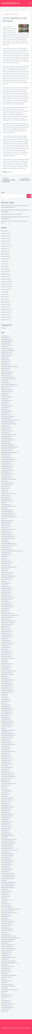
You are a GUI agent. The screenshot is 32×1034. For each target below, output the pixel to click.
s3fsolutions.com (5, 456)
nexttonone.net (5, 830)
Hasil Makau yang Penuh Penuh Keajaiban (11, 214)
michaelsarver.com (5, 531)
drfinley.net (4, 979)
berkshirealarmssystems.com (8, 493)
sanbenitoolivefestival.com (8, 597)
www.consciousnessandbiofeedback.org (11, 909)
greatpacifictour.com (6, 755)
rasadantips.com (5, 359)
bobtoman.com (5, 404)
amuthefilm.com (5, 646)
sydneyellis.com (5, 540)
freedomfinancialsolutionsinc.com (9, 850)
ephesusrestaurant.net (6, 923)
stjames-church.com (6, 665)
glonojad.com (4, 662)
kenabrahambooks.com (7, 642)
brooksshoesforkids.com (7, 798)
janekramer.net (4, 694)
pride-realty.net (5, 964)
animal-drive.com (5, 794)
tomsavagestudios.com (7, 549)
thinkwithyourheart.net (7, 477)
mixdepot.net (4, 902)
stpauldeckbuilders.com (7, 862)
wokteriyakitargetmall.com (8, 536)
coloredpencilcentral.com (7, 470)
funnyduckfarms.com (6, 971)
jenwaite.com (4, 973)
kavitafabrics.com (5, 746)
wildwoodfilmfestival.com (7, 422)
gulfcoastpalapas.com (6, 805)
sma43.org (3, 880)
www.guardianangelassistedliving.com (10, 937)
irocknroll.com (4, 481)
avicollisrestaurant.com (7, 764)
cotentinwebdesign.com (7, 436)
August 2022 (4, 319)
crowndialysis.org (5, 542)
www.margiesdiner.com (7, 869)
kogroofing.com (5, 407)
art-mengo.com (5, 697)
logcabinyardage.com (6, 817)
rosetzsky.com (4, 660)
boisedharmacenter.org (6, 577)
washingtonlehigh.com (6, 891)
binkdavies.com (5, 638)
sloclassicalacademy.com (7, 624)
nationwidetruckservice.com (8, 751)
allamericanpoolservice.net (8, 545)
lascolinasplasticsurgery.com (8, 877)
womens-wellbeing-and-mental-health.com (12, 551)
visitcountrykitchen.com (7, 712)
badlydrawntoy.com (6, 825)
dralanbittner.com (5, 497)
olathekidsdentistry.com (7, 511)
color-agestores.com (6, 579)
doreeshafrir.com (5, 669)
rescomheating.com (6, 1000)
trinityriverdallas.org (6, 563)
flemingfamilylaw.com (6, 980)
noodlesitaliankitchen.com (7, 386)
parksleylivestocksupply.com (8, 576)
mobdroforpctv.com (6, 594)
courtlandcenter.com (6, 760)
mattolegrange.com (6, 706)
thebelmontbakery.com (7, 373)
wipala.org (3, 581)
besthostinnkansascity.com (8, 1004)
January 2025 (4, 253)
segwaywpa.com (5, 803)
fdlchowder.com (5, 871)
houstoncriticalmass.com (7, 613)
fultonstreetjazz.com (6, 427)
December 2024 (5, 256)
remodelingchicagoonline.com (8, 882)
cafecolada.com (5, 601)
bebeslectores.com (6, 441)
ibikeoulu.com (4, 676)
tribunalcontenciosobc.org (7, 622)
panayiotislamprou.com (7, 414)
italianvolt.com (5, 491)
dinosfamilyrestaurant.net (7, 445)
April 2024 (3, 269)
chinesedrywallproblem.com (8, 735)
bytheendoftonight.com (7, 588)
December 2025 (5, 238)
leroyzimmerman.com (6, 977)
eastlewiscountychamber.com (8, 620)
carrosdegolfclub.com (6, 450)
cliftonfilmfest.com (6, 472)
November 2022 (5, 312)
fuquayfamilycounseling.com (8, 986)
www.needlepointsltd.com (7, 873)
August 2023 (4, 289)
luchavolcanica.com (6, 748)
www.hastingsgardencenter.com (9, 912)
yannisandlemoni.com (6, 499)
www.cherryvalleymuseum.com (9, 434)
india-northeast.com (6, 463)
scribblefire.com (5, 568)
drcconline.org (4, 765)
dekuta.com (4, 898)
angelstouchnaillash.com (7, 520)
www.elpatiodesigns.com (7, 928)
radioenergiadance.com (6, 411)
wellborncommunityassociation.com (10, 420)
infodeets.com (4, 346)
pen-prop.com (4, 837)
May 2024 (3, 266)
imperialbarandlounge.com (7, 474)
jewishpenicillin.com (6, 547)
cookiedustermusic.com (7, 742)
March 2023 (4, 302)
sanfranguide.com (5, 608)
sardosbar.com (4, 490)
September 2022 (5, 317)
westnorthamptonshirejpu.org (8, 423)
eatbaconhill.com (5, 364)
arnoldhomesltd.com (6, 468)
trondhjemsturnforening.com (8, 939)
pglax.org (3, 728)
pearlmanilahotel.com (6, 400)
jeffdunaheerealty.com (7, 846)
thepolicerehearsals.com (7, 617)
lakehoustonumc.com (6, 826)
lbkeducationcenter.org (7, 561)
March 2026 (4, 231)
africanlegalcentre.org (6, 653)
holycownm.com (5, 749)
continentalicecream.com (7, 635)
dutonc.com (4, 703)
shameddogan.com (5, 810)
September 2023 (5, 286)
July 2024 (3, 261)
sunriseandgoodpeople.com (8, 733)
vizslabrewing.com (5, 495)
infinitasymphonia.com (6, 651)
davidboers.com (5, 819)
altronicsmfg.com (5, 363)
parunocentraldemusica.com (8, 936)
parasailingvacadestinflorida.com (9, 962)
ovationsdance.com (6, 554)
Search (3, 192)
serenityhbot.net (5, 832)
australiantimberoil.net (7, 443)
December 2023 (5, 279)
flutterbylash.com (5, 968)
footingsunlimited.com (7, 864)
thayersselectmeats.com (7, 800)
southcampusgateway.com (7, 416)
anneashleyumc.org (6, 859)
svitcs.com (3, 787)
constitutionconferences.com (8, 783)
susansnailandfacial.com (7, 835)
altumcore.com (5, 792)
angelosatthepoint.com (7, 773)
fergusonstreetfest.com (7, 950)
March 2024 (4, 271)
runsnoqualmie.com (6, 866)
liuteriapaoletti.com (6, 731)
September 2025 (5, 246)
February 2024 (4, 274)
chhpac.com (4, 993)
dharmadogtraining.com (7, 995)
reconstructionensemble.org (8, 744)
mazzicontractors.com (6, 920)
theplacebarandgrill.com (7, 767)
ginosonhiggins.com (6, 717)
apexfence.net (4, 1011)
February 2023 (4, 304)
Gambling (10, 172)
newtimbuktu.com (5, 361)
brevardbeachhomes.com (7, 457)
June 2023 (3, 294)
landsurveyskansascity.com (7, 860)
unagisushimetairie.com (7, 389)
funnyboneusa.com (5, 740)
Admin (16, 14)
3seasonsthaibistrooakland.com (9, 567)
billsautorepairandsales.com (8, 945)
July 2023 (3, 292)
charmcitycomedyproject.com (8, 671)
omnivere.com (4, 357)
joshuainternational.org (7, 834)
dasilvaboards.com (5, 626)
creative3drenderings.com (7, 814)
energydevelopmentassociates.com (10, 452)
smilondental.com (5, 524)
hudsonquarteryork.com (7, 930)
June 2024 (3, 264)
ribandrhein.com (5, 556)
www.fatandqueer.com (6, 857)
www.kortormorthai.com (7, 855)
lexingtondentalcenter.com (8, 538)
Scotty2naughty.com (10, 2)
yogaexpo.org (4, 570)
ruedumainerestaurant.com (8, 658)
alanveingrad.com (5, 715)
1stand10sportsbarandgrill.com (9, 517)
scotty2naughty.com (6, 667)
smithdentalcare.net (6, 1005)
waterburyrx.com (5, 769)
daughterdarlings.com (6, 345)
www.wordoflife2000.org (7, 483)
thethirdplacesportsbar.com (8, 921)
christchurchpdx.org (6, 640)
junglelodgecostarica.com (7, 708)
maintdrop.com (5, 402)
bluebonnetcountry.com (7, 397)
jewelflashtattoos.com (7, 391)
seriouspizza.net (5, 789)
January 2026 (4, 236)
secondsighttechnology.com (8, 529)
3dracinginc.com (5, 611)
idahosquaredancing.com (7, 484)
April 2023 (3, 299)
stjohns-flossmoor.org (6, 739)
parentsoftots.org (5, 812)
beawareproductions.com (7, 672)
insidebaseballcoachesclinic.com (9, 957)
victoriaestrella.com (6, 757)
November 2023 (5, 281)
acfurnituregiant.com (6, 354)
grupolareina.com (5, 432)
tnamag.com (4, 796)
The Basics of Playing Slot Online (8, 179)
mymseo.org (4, 991)
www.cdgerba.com (5, 934)
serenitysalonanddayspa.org (8, 350)
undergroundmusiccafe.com (8, 1007)
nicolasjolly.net (5, 649)
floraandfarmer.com (6, 454)
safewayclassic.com (6, 375)
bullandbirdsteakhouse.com (8, 875)
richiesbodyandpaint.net (7, 341)
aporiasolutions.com (6, 801)
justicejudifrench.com (6, 681)
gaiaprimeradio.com (6, 699)
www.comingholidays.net (7, 606)
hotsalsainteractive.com (7, 348)
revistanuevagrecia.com (7, 663)
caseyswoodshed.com (6, 778)
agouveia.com (4, 988)
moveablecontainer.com (7, 431)
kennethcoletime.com (6, 687)
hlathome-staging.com (7, 534)
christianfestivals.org (6, 710)
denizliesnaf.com (5, 782)
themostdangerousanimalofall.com (10, 615)
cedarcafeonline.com (6, 352)
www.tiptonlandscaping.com (8, 885)
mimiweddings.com (5, 1002)
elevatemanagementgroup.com (9, 975)
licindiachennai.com (6, 343)
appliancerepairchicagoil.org (8, 379)
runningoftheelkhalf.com (7, 844)
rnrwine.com (4, 982)
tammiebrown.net (5, 701)
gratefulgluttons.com (6, 592)
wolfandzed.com (5, 896)
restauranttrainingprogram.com (9, 543)
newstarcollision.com (6, 526)
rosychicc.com (4, 585)
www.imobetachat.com (7, 821)
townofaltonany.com (6, 726)
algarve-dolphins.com (6, 714)
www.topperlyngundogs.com (8, 842)
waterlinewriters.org (6, 808)
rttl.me (3, 998)
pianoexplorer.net (5, 914)
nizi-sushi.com (4, 696)
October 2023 (4, 284)
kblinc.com (3, 502)
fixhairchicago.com (5, 780)
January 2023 (4, 307)
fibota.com (4, 932)
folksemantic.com (5, 488)
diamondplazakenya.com (7, 941)
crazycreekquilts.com (6, 637)
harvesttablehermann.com (7, 449)
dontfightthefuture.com (7, 466)
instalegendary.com (6, 382)
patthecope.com (5, 785)
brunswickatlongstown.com (8, 690)
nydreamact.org (5, 388)
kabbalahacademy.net (6, 522)
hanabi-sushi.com (5, 894)
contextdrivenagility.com (7, 674)
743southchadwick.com (7, 461)
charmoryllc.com (5, 610)
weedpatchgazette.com (7, 500)
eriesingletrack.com (6, 504)
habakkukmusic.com (6, 828)
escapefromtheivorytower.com (9, 459)
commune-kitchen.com (6, 644)
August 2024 (4, 259)
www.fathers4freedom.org (8, 841)
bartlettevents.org (5, 429)
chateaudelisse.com (6, 418)
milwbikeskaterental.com (7, 723)
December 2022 (5, 309)
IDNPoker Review (25, 179)
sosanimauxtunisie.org (6, 406)
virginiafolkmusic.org (6, 552)
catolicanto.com (5, 560)
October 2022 (4, 314)
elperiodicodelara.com (6, 339)
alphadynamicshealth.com (7, 966)
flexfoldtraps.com (5, 851)
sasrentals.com (5, 527)
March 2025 (4, 251)
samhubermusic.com (6, 1009)
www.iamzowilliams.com (7, 911)
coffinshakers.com (5, 678)
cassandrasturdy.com (6, 595)
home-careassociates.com (7, 572)
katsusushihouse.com (6, 654)
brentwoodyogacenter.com (8, 884)
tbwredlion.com (5, 943)
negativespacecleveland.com (8, 730)
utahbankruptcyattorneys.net (8, 479)
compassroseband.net (6, 791)
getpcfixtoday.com (5, 393)
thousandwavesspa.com (7, 758)
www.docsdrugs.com (6, 868)
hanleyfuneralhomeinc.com (8, 513)
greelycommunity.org (6, 656)
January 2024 (4, 276)
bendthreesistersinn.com (7, 737)
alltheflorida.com (5, 955)
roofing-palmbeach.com (7, 465)
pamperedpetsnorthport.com (8, 506)
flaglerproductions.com (7, 631)
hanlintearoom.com (6, 970)
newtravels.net (5, 370)
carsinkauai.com (5, 959)
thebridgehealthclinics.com (7, 807)
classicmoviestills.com (6, 599)
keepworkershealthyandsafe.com (9, 384)
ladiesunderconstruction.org (8, 440)
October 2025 (4, 243)
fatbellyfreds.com (5, 927)
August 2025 (4, 248)
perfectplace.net (5, 565)
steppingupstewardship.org (7, 887)
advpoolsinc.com (5, 771)
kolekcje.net (4, 558)
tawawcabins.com (5, 486)
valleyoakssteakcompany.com (8, 776)
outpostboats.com (5, 586)
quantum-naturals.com (7, 946)
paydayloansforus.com (6, 371)
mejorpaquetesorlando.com (8, 515)
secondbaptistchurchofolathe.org (9, 989)
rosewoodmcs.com (5, 903)
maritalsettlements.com (7, 721)
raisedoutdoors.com (6, 475)
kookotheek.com (5, 413)
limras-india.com (5, 337)
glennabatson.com (5, 628)
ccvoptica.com (4, 889)
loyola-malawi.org (5, 583)
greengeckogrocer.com (6, 533)
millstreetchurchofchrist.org (8, 961)
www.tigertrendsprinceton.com (9, 839)
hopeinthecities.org (6, 590)
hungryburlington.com (6, 688)
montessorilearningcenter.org (8, 948)
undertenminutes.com (6, 355)
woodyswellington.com (7, 925)
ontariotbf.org (4, 380)
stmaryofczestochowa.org (7, 680)
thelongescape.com (6, 705)
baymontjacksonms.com (7, 724)
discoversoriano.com (6, 603)
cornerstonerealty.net (6, 907)
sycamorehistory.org (6, 905)
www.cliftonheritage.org (7, 878)
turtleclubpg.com (5, 753)
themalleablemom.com (7, 685)
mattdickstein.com (5, 823)
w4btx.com (4, 518)
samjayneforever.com (6, 952)
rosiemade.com (5, 508)
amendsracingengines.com (7, 853)
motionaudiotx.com (6, 997)
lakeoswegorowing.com (7, 984)
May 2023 (3, 297)
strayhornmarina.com (6, 629)
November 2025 (5, 241)
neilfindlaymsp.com (6, 762)
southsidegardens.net (6, 916)
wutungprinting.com (6, 719)
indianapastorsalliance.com (8, 774)
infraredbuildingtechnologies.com (9, 447)
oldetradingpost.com (6, 438)
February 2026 (4, 233)
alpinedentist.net (5, 409)
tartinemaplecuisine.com (7, 692)
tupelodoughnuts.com (6, 509)
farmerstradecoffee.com (7, 816)
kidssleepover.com (5, 368)
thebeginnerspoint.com (7, 604)
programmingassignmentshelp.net (9, 366)
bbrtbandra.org (4, 395)
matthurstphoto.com (6, 954)
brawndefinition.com (6, 633)
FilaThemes (28, 1028)
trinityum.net (4, 918)
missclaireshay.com (6, 336)
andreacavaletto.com (6, 574)
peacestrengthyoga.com (7, 848)
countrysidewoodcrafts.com (8, 377)
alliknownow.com (5, 619)
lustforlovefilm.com (6, 647)
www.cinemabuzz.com (6, 900)
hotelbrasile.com (5, 425)
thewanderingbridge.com (7, 683)
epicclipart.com (5, 398)
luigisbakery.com (5, 893)
